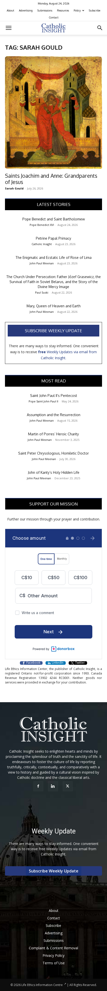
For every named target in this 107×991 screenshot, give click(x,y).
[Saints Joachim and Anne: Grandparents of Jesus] (53, 112)
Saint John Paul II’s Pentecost (53, 395)
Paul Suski (41, 292)
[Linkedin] (53, 786)
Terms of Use (54, 963)
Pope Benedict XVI (42, 225)
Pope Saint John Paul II (43, 401)
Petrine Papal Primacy (53, 238)
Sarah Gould (14, 188)
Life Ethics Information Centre (42, 985)
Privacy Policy (53, 955)
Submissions (44, 10)
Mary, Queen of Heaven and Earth (54, 306)
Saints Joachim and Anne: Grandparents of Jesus (51, 178)
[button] (8, 28)
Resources (63, 10)
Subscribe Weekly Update (53, 331)
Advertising (26, 10)
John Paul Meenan (42, 263)
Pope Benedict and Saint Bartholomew (53, 219)
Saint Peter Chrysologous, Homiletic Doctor (53, 453)
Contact (53, 17)
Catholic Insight (42, 244)
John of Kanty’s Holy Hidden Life (53, 472)
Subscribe (94, 10)
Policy (77, 10)
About (10, 10)
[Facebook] (39, 786)
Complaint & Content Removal (53, 948)
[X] (68, 786)
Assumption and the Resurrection (53, 415)
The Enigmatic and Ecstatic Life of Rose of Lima (53, 257)
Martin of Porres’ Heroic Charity (53, 434)
